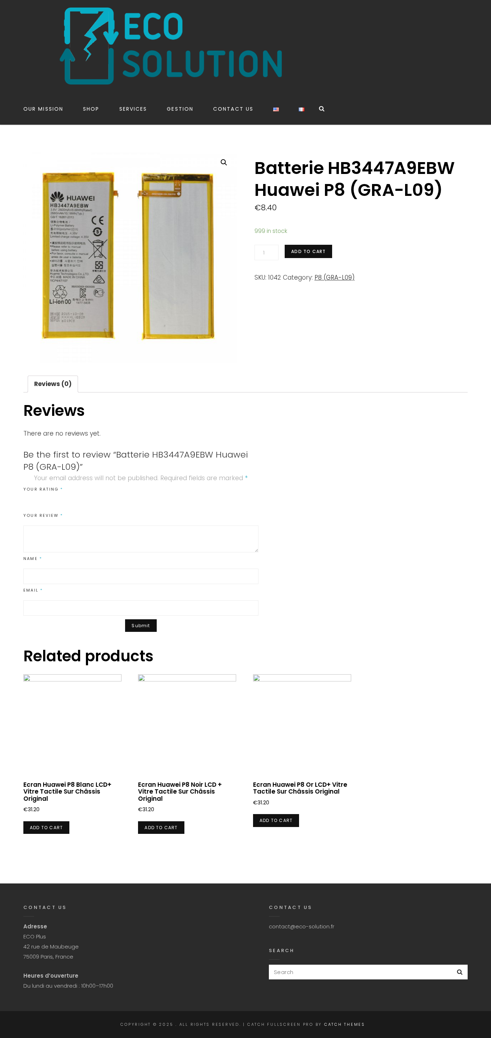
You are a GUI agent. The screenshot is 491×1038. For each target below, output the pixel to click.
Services (133, 108)
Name (32, 558)
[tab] (53, 384)
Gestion (180, 108)
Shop (91, 108)
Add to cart (308, 251)
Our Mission (43, 108)
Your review (43, 515)
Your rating (43, 489)
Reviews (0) (53, 384)
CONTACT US (233, 108)
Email (33, 590)
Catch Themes (344, 1024)
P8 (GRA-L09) (335, 277)
